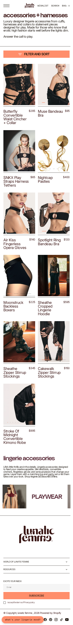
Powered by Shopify (50, 623)
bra (59, 481)
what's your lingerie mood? (22, 619)
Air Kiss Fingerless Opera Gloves (14, 256)
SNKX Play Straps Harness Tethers (12, 194)
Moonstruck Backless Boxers (13, 317)
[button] (7, 5)
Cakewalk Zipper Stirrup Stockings (48, 382)
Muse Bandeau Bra (47, 121)
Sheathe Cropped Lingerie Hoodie (44, 319)
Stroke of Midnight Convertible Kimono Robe (14, 444)
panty (6, 484)
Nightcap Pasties (44, 190)
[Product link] (18, 94)
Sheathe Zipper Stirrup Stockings (14, 382)
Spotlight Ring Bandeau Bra (48, 254)
